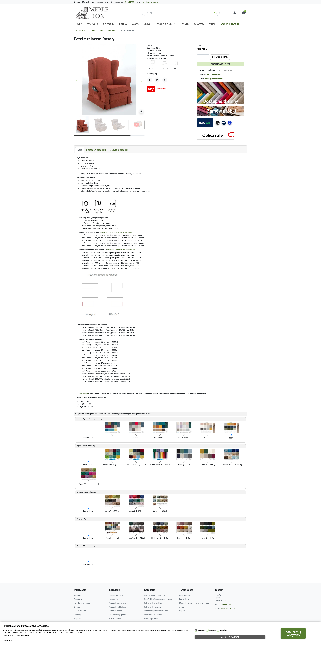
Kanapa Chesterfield (117, 595)
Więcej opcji (9, 640)
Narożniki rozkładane (117, 607)
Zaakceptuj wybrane (230, 637)
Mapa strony (79, 619)
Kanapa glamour (115, 599)
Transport (78, 595)
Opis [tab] (79, 150)
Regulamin (78, 599)
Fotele (93, 30)
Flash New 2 (156, 538)
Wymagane (201, 630)
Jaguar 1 (112, 438)
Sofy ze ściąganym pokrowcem (156, 611)
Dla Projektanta (80, 611)
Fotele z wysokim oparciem (154, 595)
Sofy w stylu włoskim (152, 619)
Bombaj (156, 511)
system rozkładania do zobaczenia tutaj (116, 232)
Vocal (108, 538)
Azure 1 (108, 511)
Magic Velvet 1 (159, 438)
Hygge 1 (207, 438)
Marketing (223, 630)
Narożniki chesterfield (117, 603)
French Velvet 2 (85, 484)
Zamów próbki (82, 393)
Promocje (77, 615)
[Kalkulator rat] (215, 135)
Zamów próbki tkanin (100, 2)
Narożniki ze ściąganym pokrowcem (158, 599)
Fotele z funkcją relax (107, 30)
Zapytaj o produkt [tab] (119, 150)
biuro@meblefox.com (150, 2)
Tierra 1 (180, 538)
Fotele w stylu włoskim (153, 615)
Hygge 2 (231, 438)
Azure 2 (132, 511)
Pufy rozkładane (115, 611)
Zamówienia (184, 599)
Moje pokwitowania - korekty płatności (194, 603)
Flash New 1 (132, 538)
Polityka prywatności (22, 635)
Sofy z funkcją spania (117, 615)
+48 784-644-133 (214, 74)
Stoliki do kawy (115, 619)
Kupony (182, 611)
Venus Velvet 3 (156, 465)
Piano (180, 465)
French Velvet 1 (227, 465)
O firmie (77, 2)
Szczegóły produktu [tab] (96, 150)
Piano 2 (204, 465)
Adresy (182, 607)
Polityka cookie (8, 635)
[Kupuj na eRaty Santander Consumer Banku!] (157, 89)
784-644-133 (129, 2)
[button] (243, 13)
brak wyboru (88, 438)
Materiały (86, 2)
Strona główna (82, 30)
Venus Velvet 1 (108, 465)
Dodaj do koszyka (220, 57)
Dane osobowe (185, 595)
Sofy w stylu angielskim (153, 603)
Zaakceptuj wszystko (293, 633)
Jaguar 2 (135, 438)
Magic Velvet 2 (183, 438)
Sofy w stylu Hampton (152, 607)
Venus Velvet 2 (132, 465)
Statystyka (212, 630)
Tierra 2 (204, 538)
